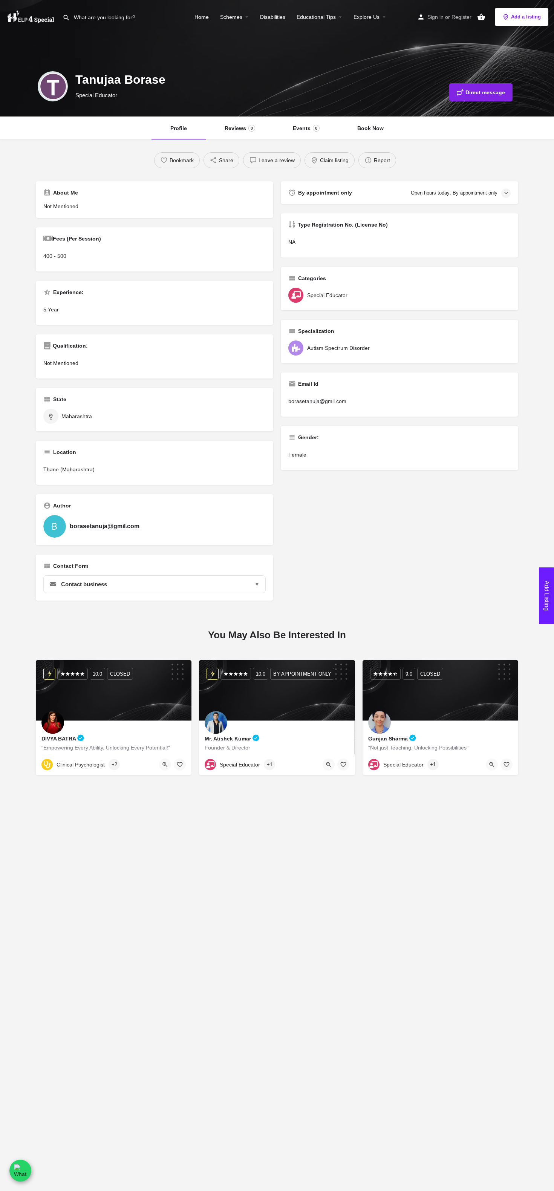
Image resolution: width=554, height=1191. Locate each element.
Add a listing (526, 17)
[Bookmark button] (180, 765)
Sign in (435, 17)
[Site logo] (31, 16)
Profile (178, 128)
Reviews (239, 128)
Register (461, 17)
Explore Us (367, 17)
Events (305, 128)
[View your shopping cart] (481, 17)
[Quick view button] (165, 765)
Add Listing (546, 596)
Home (201, 17)
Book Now (370, 128)
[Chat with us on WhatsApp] (20, 1171)
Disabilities (272, 17)
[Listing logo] (53, 86)
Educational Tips (316, 17)
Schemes (231, 17)
